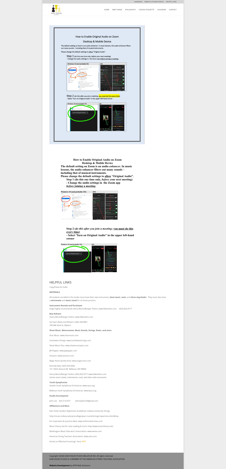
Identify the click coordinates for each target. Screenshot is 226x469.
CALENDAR (161, 10)
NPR (84, 441)
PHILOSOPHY (130, 10)
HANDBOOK (138, 2)
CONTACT (173, 10)
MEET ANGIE (117, 10)
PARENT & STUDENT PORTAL (154, 2)
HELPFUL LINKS (171, 2)
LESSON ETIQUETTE (146, 10)
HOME (106, 10)
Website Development (59, 465)
